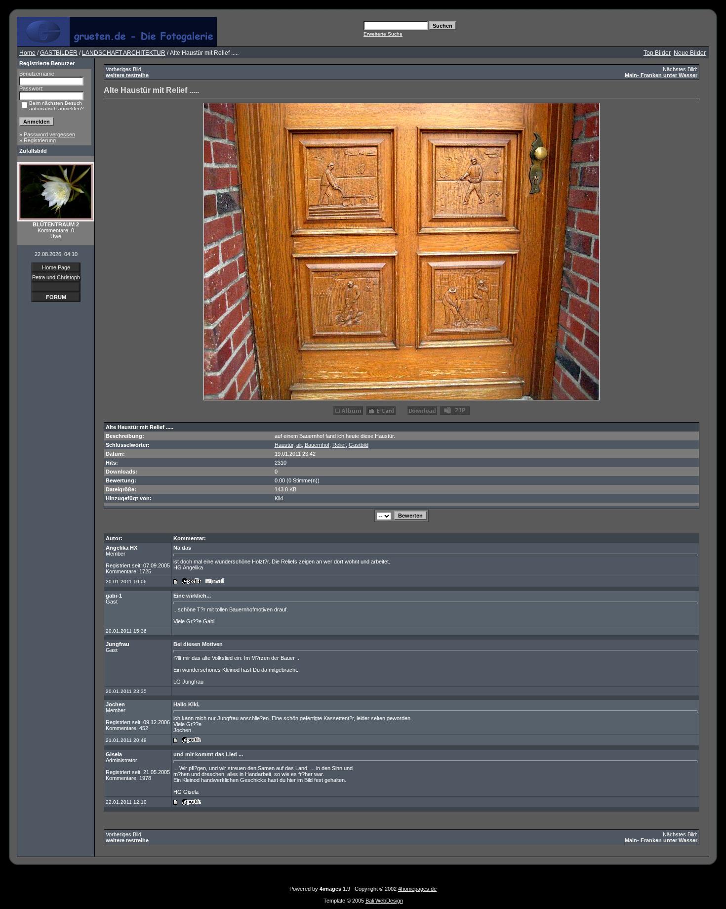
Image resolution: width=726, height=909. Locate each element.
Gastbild (358, 445)
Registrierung (40, 140)
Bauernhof (317, 445)
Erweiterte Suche (383, 34)
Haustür (284, 445)
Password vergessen (49, 134)
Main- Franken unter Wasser (661, 75)
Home (27, 52)
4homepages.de (417, 889)
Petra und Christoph (56, 277)
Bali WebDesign (384, 901)
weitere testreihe (127, 75)
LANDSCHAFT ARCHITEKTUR (123, 52)
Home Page (56, 267)
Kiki (279, 498)
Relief (339, 445)
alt (299, 445)
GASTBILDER (59, 52)
